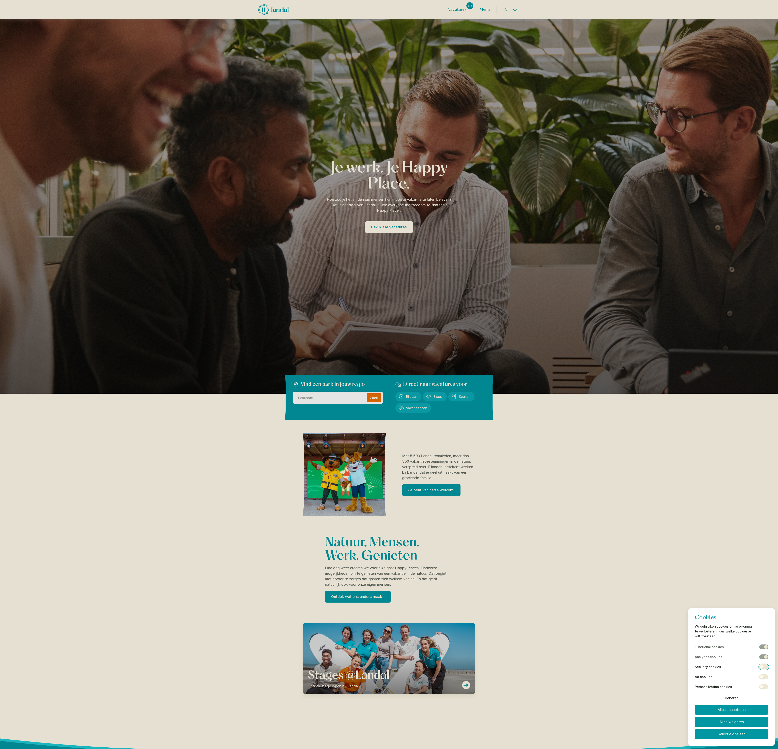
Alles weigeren (731, 722)
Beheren (732, 698)
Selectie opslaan (731, 734)
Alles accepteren (732, 710)
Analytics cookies (708, 657)
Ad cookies (703, 676)
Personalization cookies (713, 686)
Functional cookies (709, 647)
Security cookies (708, 666)
